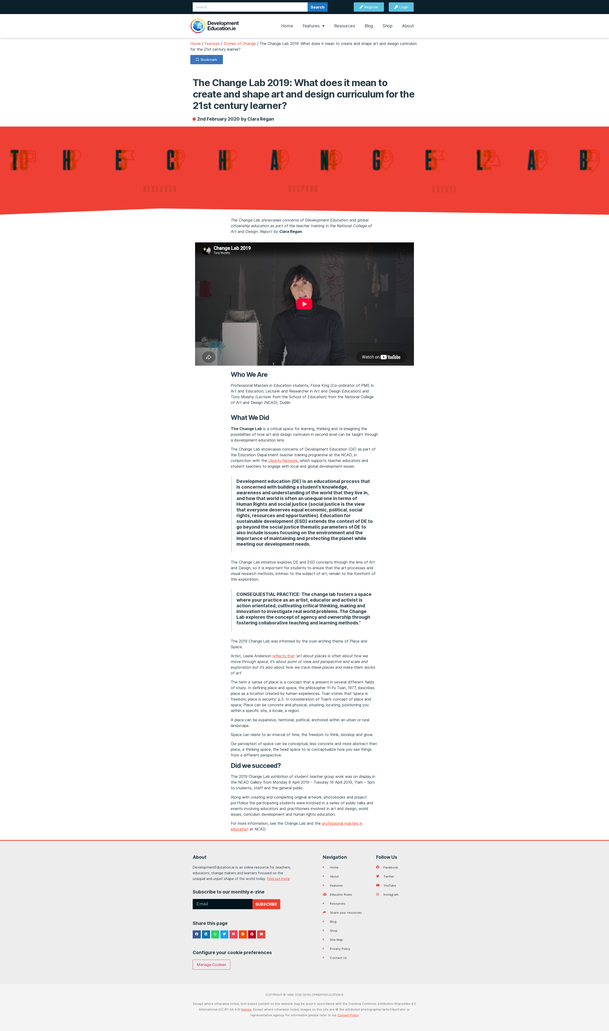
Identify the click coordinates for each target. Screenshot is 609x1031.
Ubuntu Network (283, 460)
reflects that (283, 655)
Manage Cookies (211, 964)
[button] (197, 934)
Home (287, 25)
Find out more (278, 879)
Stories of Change (240, 43)
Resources (344, 25)
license (246, 1009)
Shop (388, 25)
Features (311, 25)
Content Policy (348, 1015)
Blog (369, 25)
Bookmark (208, 59)
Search (317, 7)
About (408, 25)
